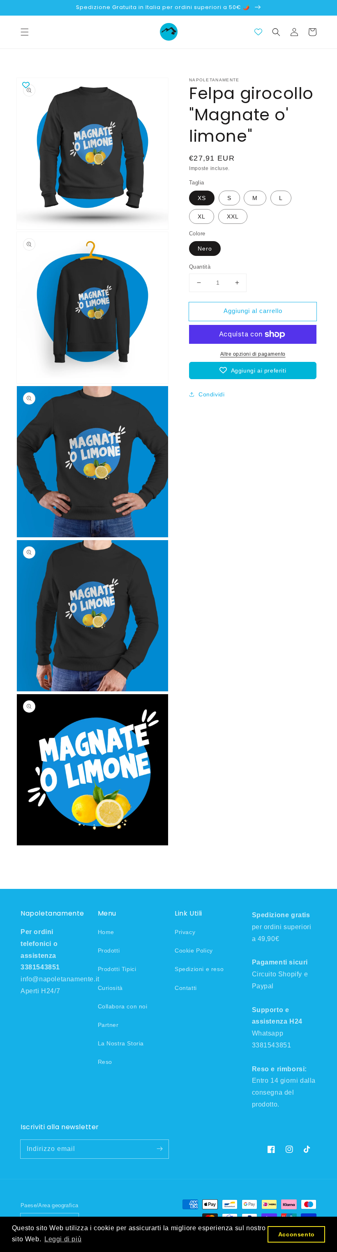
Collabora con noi (123, 1006)
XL (201, 216)
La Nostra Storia (121, 1043)
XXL (233, 216)
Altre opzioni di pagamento (253, 354)
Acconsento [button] (296, 1234)
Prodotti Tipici (117, 969)
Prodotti (109, 950)
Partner (108, 1025)
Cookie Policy (194, 950)
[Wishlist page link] (258, 32)
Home (106, 932)
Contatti (186, 988)
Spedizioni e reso (199, 969)
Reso (105, 1062)
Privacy (185, 932)
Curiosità (110, 988)
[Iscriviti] (159, 1149)
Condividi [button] (211, 394)
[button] (25, 32)
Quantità (199, 267)
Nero (205, 248)
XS (202, 198)
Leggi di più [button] (62, 1239)
